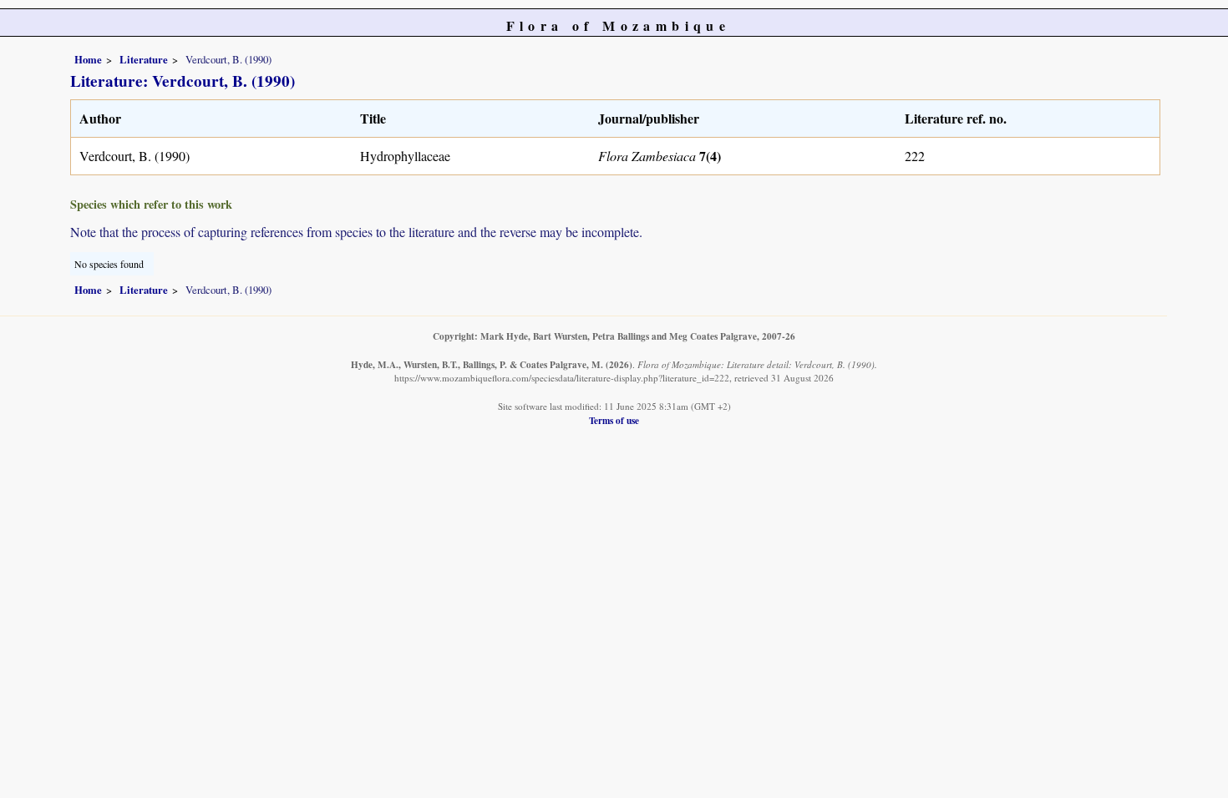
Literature (143, 59)
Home (88, 59)
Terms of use (614, 420)
